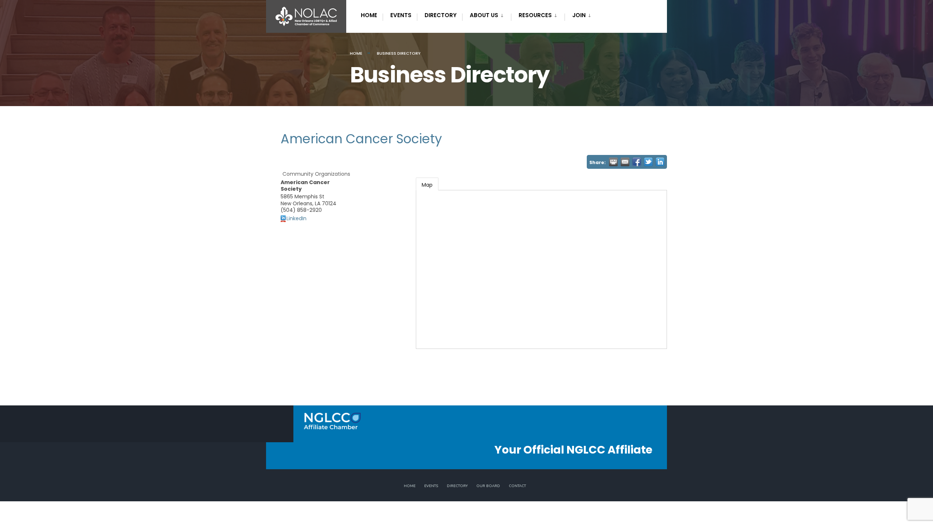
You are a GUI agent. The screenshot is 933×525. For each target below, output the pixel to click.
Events (400, 15)
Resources (535, 15)
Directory (441, 15)
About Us (484, 15)
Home (369, 15)
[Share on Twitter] (648, 162)
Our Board (488, 486)
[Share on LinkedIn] (660, 162)
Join (579, 15)
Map (427, 184)
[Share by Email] (625, 162)
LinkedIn (296, 218)
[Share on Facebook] (636, 162)
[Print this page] (613, 162)
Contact (517, 486)
